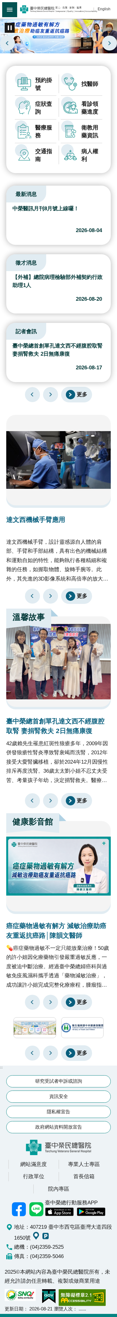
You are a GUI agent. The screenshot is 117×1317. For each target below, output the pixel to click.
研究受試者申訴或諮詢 (58, 1081)
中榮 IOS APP (59, 1212)
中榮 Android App (91, 1212)
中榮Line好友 (36, 1209)
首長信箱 (84, 1176)
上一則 (7, 43)
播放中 (14, 193)
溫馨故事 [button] (28, 617)
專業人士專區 (84, 1164)
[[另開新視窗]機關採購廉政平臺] (34, 1027)
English (104, 9)
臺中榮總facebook (19, 1209)
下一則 (109, 43)
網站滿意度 (33, 1164)
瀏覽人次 (63, 1308)
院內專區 (58, 1189)
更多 (82, 394)
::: (1, 19)
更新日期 (14, 1308)
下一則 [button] (50, 1053)
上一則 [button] (32, 1053)
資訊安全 (58, 1096)
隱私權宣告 (58, 1111)
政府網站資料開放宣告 (58, 1127)
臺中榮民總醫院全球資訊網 (58, 9)
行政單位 (33, 1176)
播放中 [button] (10, 28)
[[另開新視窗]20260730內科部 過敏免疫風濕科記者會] (58, 35)
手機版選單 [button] (9, 9)
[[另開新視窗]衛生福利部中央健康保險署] (82, 1027)
